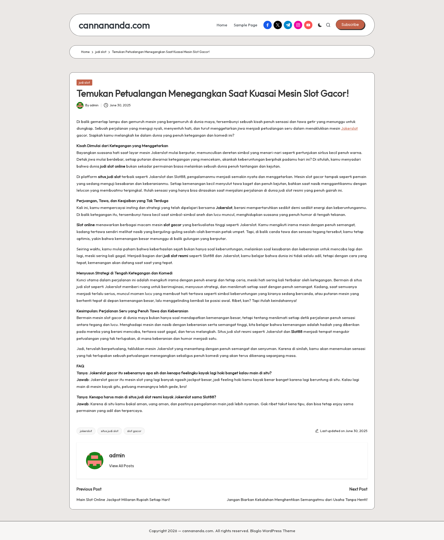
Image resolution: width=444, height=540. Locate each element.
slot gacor (134, 431)
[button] (350, 24)
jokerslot (86, 431)
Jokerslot (349, 128)
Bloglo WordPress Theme (272, 530)
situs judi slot (109, 431)
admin (117, 455)
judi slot (84, 82)
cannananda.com (114, 25)
